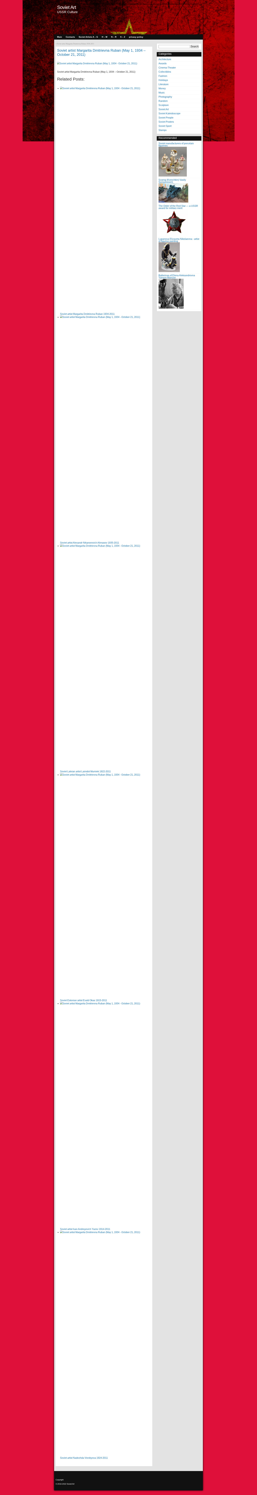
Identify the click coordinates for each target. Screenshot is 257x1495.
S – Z (122, 37)
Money (162, 88)
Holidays (163, 80)
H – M (104, 37)
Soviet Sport (165, 126)
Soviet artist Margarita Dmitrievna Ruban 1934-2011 (75, 44)
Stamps (163, 130)
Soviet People (166, 117)
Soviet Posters (166, 122)
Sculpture (164, 105)
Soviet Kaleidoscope (169, 113)
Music (162, 92)
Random (163, 101)
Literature (164, 84)
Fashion (163, 76)
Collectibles (165, 72)
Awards (163, 63)
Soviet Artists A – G (88, 37)
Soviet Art (66, 7)
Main (59, 37)
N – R (113, 37)
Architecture (165, 59)
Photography (165, 97)
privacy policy (136, 37)
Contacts (70, 37)
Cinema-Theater (167, 67)
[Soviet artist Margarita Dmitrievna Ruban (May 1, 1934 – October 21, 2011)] (97, 63)
